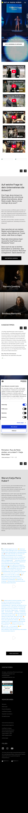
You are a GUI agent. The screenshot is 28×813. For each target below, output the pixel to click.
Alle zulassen (14, 426)
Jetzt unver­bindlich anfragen (13, 44)
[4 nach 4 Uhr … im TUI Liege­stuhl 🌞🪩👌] (14, 637)
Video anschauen (6, 457)
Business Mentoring (11, 313)
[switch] (24, 409)
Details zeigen (20, 422)
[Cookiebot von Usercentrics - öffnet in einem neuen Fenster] (20, 381)
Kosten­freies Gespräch (11, 258)
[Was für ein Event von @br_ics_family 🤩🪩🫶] (14, 586)
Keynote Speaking (11, 286)
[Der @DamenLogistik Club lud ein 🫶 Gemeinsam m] (14, 560)
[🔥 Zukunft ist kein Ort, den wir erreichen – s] (14, 612)
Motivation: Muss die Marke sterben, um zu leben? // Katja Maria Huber (12, 452)
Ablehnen (14, 430)
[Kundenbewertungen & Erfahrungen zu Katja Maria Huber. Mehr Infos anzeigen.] (7, 693)
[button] (21, 171)
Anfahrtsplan (5, 738)
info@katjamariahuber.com (8, 673)
